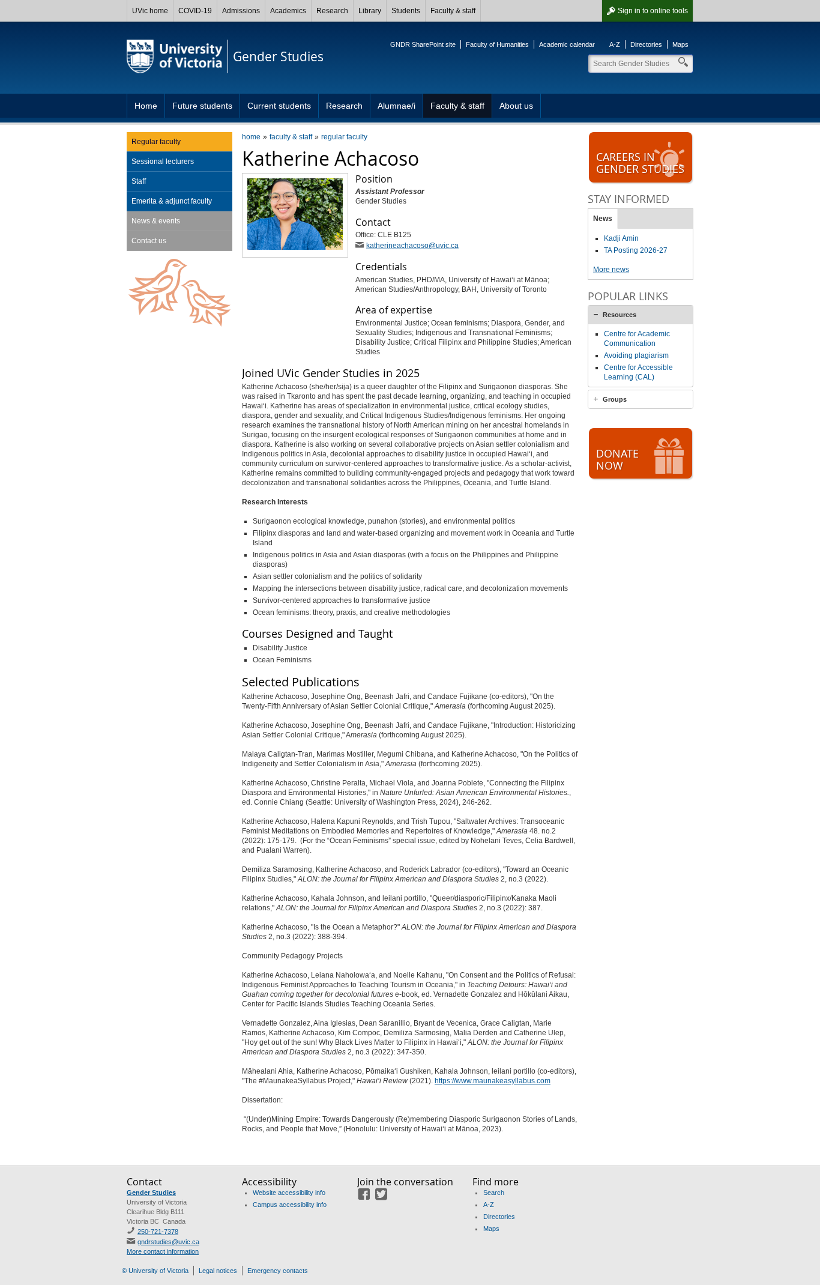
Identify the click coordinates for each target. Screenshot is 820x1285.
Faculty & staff (452, 11)
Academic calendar (567, 44)
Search (493, 1192)
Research (332, 11)
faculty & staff (291, 137)
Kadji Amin (621, 238)
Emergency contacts (277, 1270)
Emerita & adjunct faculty (171, 201)
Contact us (148, 241)
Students (405, 11)
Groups (615, 399)
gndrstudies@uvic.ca (168, 1241)
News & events (155, 221)
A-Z (614, 44)
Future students (202, 105)
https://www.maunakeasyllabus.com (492, 1081)
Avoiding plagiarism (636, 355)
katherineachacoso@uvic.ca (412, 245)
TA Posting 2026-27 (636, 250)
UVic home (150, 11)
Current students (279, 105)
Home (145, 105)
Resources (619, 314)
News (602, 218)
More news (611, 269)
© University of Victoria (155, 1270)
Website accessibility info (289, 1192)
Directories (646, 44)
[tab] (640, 314)
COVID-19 (195, 11)
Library (369, 11)
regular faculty (344, 137)
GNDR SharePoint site (423, 44)
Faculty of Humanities (497, 44)
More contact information (163, 1251)
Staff (138, 181)
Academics (288, 11)
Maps (680, 44)
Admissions (241, 11)
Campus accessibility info (290, 1204)
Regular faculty (156, 142)
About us (516, 105)
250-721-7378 (157, 1231)
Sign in (653, 11)
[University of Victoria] (175, 56)
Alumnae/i (396, 105)
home (251, 137)
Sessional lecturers (162, 161)
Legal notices (218, 1270)
